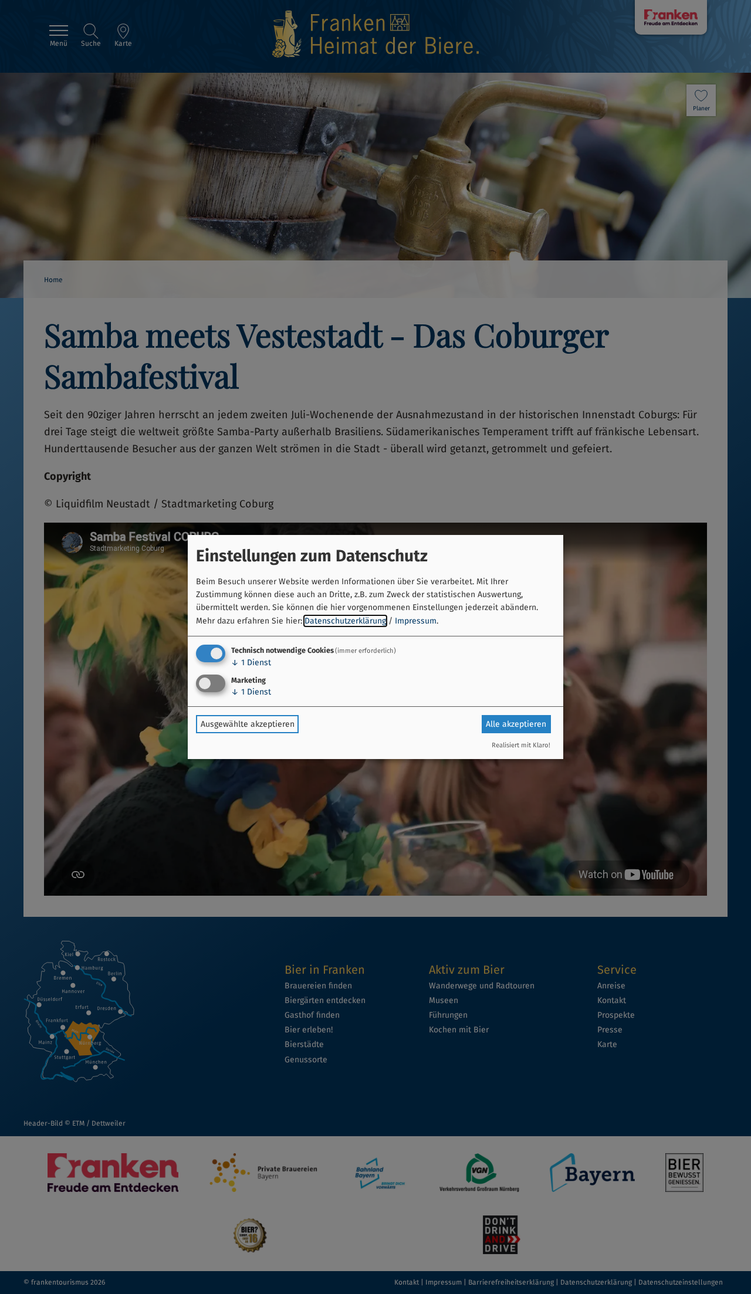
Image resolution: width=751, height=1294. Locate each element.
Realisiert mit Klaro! (521, 745)
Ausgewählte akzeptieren (248, 724)
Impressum (416, 621)
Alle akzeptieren (516, 724)
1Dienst (251, 663)
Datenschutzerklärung (345, 621)
